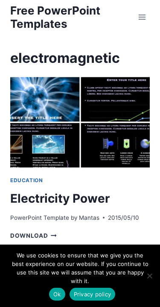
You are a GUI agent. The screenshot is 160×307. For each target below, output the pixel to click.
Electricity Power (60, 198)
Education (26, 180)
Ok (57, 294)
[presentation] (80, 122)
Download (33, 235)
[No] (149, 276)
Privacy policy (92, 294)
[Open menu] (142, 17)
